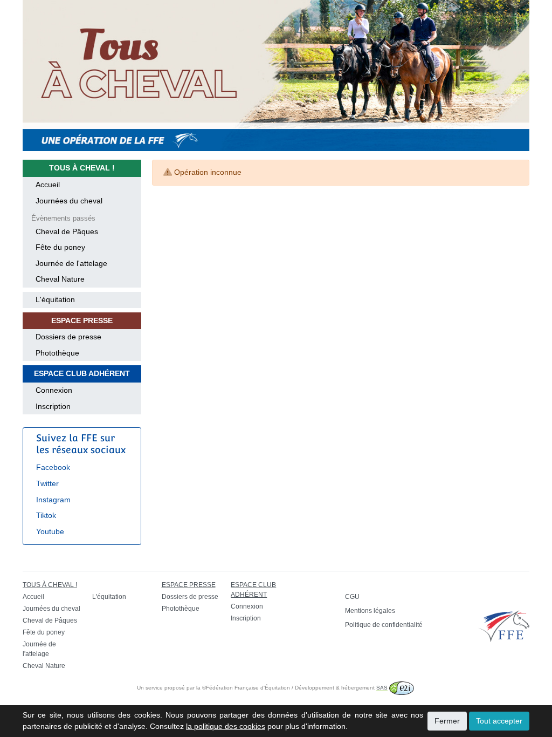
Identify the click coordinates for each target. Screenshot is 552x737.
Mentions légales (370, 611)
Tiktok (46, 515)
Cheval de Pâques (67, 231)
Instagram (53, 499)
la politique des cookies (225, 726)
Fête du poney (60, 247)
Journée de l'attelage (71, 263)
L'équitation (55, 299)
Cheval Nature (60, 279)
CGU (352, 596)
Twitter (47, 483)
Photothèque (57, 353)
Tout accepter (499, 720)
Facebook (53, 467)
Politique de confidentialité (384, 625)
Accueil (48, 184)
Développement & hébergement (341, 688)
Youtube (50, 531)
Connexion (54, 390)
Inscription (53, 406)
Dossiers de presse (68, 336)
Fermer (447, 720)
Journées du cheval (69, 200)
